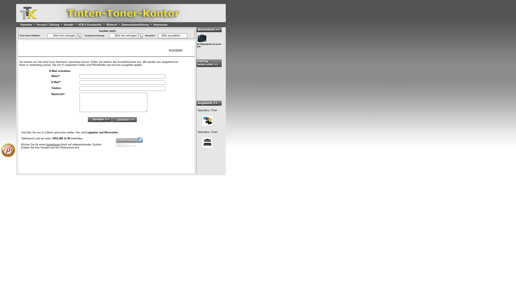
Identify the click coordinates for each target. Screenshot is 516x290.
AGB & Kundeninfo (90, 24)
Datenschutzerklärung (135, 24)
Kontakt (68, 24)
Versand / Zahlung (47, 24)
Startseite (26, 24)
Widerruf (111, 24)
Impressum (160, 24)
